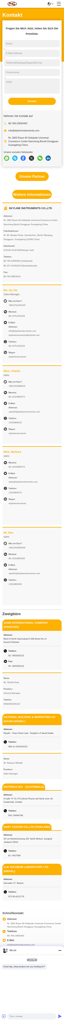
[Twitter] (33, 158)
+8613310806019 (17, 386)
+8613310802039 (17, 547)
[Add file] (4, 1016)
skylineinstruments (17, 356)
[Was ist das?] (8, 158)
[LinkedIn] (49, 158)
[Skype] (16, 158)
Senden (32, 101)
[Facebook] (24, 158)
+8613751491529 (17, 305)
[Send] (59, 1016)
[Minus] (60, 950)
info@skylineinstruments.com (23, 130)
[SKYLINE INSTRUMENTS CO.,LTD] (12, 4)
